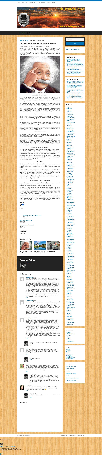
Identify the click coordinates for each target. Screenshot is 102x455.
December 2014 (70, 284)
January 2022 (70, 177)
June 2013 (69, 311)
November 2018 (70, 221)
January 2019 (70, 217)
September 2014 (71, 288)
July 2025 (69, 123)
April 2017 (69, 250)
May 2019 (69, 211)
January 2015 (70, 282)
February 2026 (70, 114)
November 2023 (70, 151)
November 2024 (70, 133)
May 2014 (69, 295)
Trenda (67, 375)
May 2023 (69, 160)
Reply (27, 297)
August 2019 (70, 207)
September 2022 (71, 170)
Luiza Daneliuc (69, 356)
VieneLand (68, 371)
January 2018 (70, 236)
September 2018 (71, 224)
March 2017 (69, 251)
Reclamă (31, 2)
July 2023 (69, 157)
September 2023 (71, 154)
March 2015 (69, 279)
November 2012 (70, 322)
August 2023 (70, 156)
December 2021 (70, 179)
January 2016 (70, 264)
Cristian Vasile (20, 435)
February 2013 (70, 318)
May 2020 (69, 193)
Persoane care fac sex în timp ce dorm (75, 83)
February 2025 (70, 128)
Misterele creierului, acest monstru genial (32, 215)
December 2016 (70, 256)
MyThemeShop (69, 435)
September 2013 (71, 307)
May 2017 (69, 248)
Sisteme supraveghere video (72, 378)
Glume (35, 2)
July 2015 (69, 273)
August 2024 (70, 137)
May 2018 (69, 230)
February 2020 (70, 197)
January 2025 (70, 130)
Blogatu (68, 351)
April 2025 (69, 125)
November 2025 (70, 119)
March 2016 (69, 261)
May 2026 (69, 110)
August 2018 (70, 225)
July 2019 (69, 208)
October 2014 (70, 287)
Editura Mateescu (70, 358)
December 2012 (70, 321)
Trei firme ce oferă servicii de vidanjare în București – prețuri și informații (74, 60)
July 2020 (69, 191)
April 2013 (69, 315)
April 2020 (69, 194)
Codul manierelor (42, 2)
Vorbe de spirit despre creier (26, 220)
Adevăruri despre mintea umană (27, 225)
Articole (18, 2)
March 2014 (69, 298)
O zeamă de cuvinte (70, 357)
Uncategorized (24, 2)
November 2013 (70, 304)
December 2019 (70, 201)
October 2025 (70, 120)
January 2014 (70, 301)
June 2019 (69, 210)
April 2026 (69, 111)
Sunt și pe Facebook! (72, 49)
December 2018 (70, 219)
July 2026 (69, 107)
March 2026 (69, 113)
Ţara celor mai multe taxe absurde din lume (75, 94)
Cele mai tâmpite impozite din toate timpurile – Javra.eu (75, 93)
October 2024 (70, 134)
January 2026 (70, 116)
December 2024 (70, 131)
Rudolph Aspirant (29, 277)
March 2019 (69, 214)
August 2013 (70, 308)
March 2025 (69, 127)
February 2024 (70, 147)
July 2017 (69, 245)
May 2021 (69, 185)
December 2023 (70, 150)
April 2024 (69, 143)
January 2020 (70, 199)
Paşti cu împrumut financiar (7, 446)
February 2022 (70, 176)
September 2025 (71, 122)
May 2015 (69, 276)
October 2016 (70, 259)
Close (1, 453)
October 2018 (70, 222)
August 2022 (70, 171)
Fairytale (27, 347)
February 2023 (70, 164)
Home (22, 40)
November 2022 (70, 167)
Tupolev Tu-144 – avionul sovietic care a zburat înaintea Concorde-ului (75, 64)
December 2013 (70, 302)
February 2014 (70, 299)
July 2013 (69, 310)
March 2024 (69, 145)
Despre (29, 32)
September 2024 (71, 136)
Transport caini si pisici (71, 366)
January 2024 (70, 148)
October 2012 (70, 324)
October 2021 (70, 182)
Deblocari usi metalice (71, 380)
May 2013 (69, 313)
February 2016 (70, 262)
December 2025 (70, 117)
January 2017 (70, 254)
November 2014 (70, 285)
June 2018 (69, 228)
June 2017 (69, 247)
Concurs (48, 2)
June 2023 (69, 159)
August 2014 (70, 290)
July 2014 (69, 291)
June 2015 (69, 274)
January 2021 (70, 190)
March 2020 (69, 196)
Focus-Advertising (81, 435)
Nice (26, 385)
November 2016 (70, 258)
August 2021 (70, 184)
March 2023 (69, 162)
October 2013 (70, 305)
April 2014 (69, 296)
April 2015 (69, 278)
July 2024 (69, 139)
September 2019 (71, 205)
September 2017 (71, 242)
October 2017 (70, 241)
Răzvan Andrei (69, 354)
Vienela (27, 363)
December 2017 (70, 237)
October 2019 (70, 204)
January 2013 (70, 319)
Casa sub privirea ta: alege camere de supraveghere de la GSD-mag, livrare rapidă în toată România (75, 67)
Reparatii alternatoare (71, 373)
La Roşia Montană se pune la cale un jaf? (74, 87)
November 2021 (70, 180)
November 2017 (70, 239)
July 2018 (69, 227)
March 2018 (69, 233)
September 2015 (71, 270)
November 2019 (70, 202)
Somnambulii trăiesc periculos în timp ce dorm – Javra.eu (75, 82)
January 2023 (70, 165)
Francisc (68, 349)
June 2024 (69, 140)
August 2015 (70, 271)
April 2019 (69, 213)
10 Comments (46, 46)
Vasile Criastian (24, 46)
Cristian (29, 262)
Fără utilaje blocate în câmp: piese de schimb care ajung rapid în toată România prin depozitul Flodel (75, 72)
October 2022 (70, 168)
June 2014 (69, 293)
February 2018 (70, 234)
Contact (22, 32)
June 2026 (69, 108)
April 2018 (69, 231)
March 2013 (69, 316)
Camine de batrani (70, 368)
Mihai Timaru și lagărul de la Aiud (74, 69)
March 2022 (69, 174)
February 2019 (70, 216)
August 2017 (70, 244)
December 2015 (70, 265)
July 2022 (69, 173)
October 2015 (70, 268)
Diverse (53, 2)
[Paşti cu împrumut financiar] (1, 445)
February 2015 (70, 281)
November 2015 (70, 267)
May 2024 (69, 142)
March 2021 (69, 188)
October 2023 (70, 153)
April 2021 (69, 187)
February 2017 (70, 253)
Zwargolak (68, 355)
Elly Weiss (68, 350)
